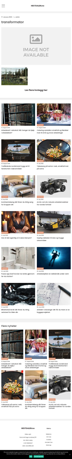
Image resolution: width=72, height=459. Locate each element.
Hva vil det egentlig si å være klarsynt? (16, 238)
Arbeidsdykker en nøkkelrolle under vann (53, 274)
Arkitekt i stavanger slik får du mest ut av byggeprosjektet (53, 311)
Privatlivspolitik (38, 456)
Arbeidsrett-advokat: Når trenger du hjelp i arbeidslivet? (17, 131)
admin (18, 17)
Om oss (48, 437)
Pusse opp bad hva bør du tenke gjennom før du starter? (17, 275)
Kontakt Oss (48, 442)
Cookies (48, 439)
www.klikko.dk (30, 446)
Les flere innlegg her (36, 90)
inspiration (5, 125)
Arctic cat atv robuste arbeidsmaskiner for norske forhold (52, 203)
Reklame (48, 434)
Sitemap (48, 445)
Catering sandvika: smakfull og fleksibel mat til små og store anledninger (52, 131)
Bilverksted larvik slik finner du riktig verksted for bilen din (15, 311)
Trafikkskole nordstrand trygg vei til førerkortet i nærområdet (15, 167)
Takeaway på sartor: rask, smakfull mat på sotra (52, 167)
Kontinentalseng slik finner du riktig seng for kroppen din (17, 203)
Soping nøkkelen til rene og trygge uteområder (50, 239)
